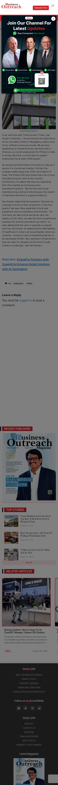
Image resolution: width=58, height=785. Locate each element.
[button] (29, 91)
